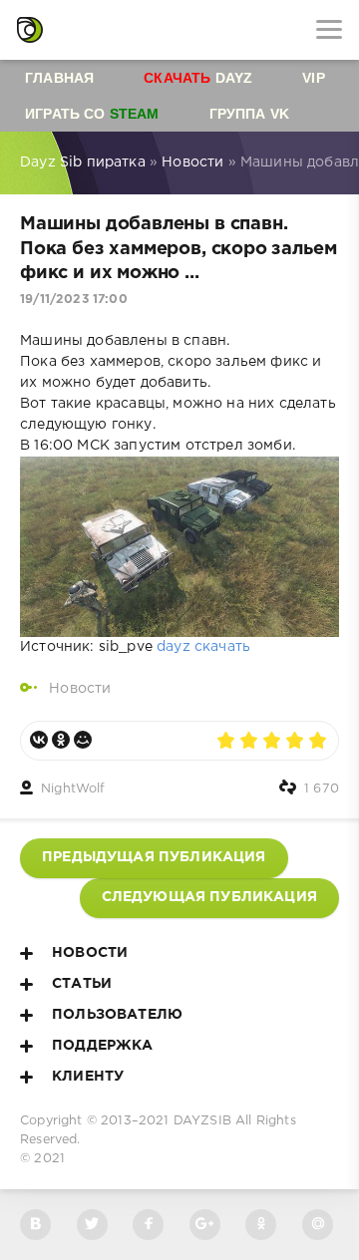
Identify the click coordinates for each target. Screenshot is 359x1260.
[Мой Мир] (83, 740)
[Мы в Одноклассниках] (260, 1224)
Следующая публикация (209, 897)
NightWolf (73, 789)
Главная (59, 78)
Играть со (92, 114)
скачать (222, 647)
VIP (313, 78)
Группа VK (249, 114)
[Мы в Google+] (204, 1224)
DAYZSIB (202, 1120)
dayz (173, 647)
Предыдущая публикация (154, 857)
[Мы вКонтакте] (35, 1224)
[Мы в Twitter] (92, 1224)
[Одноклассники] (61, 740)
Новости (80, 689)
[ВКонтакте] (39, 740)
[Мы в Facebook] (148, 1224)
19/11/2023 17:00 (74, 299)
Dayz (198, 78)
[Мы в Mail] (317, 1224)
